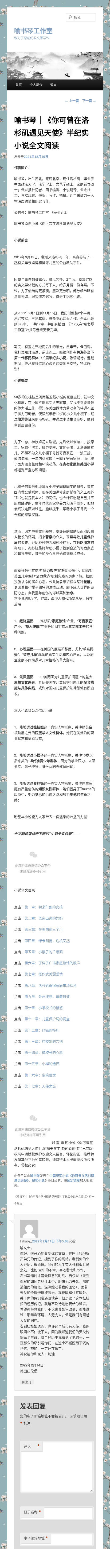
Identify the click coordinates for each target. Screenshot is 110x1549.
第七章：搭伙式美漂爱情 (44, 973)
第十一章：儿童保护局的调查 (47, 1018)
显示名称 (32, 1512)
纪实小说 (38, 1180)
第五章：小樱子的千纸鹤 (44, 951)
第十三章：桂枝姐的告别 (44, 1041)
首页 (18, 84)
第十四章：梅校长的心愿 (44, 1052)
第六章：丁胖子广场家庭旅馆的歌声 (52, 962)
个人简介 (36, 84)
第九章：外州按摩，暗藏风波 (47, 996)
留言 (53, 84)
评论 (32, 1446)
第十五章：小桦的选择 (42, 1063)
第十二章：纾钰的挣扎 (42, 1030)
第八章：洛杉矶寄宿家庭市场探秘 (51, 985)
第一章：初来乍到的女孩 (44, 906)
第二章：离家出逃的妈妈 (44, 917)
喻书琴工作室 (33, 30)
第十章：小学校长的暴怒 (44, 1007)
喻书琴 (35, 1175)
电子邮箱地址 (36, 1538)
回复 (27, 1381)
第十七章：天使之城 (40, 1085)
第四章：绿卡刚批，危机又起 (47, 940)
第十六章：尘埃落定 (40, 1074)
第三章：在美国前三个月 (44, 929)
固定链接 (73, 1180)
